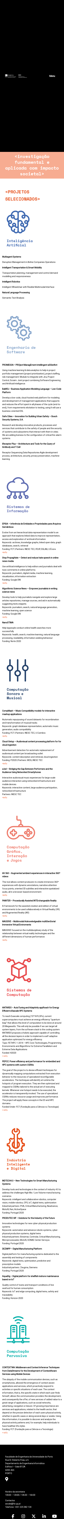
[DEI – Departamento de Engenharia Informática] (20, 76)
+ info (5, 1056)
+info (4, 552)
